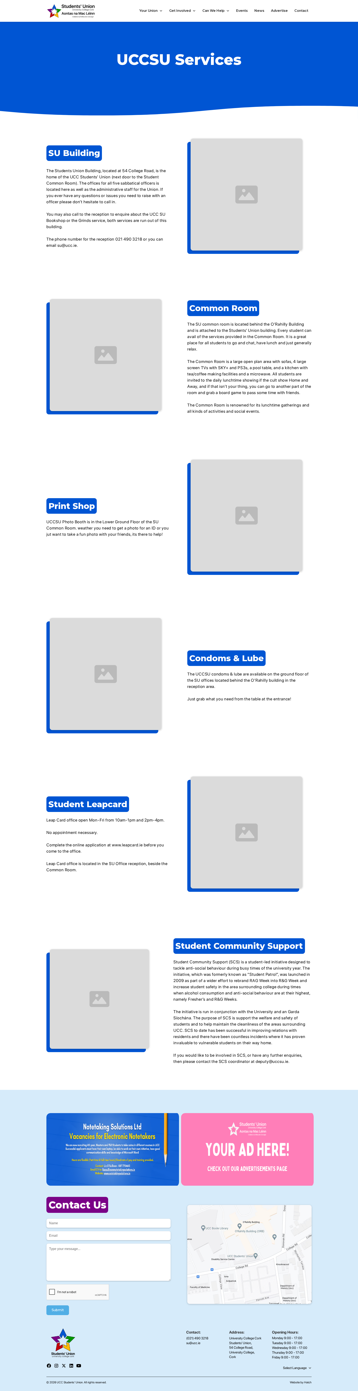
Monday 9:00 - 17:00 (287, 1338)
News (259, 11)
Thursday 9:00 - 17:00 (288, 1352)
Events (242, 11)
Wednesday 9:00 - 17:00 (289, 1348)
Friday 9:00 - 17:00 (285, 1357)
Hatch (308, 1382)
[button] (151, 11)
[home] (71, 11)
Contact (301, 11)
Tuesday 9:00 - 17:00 (287, 1343)
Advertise (279, 11)
